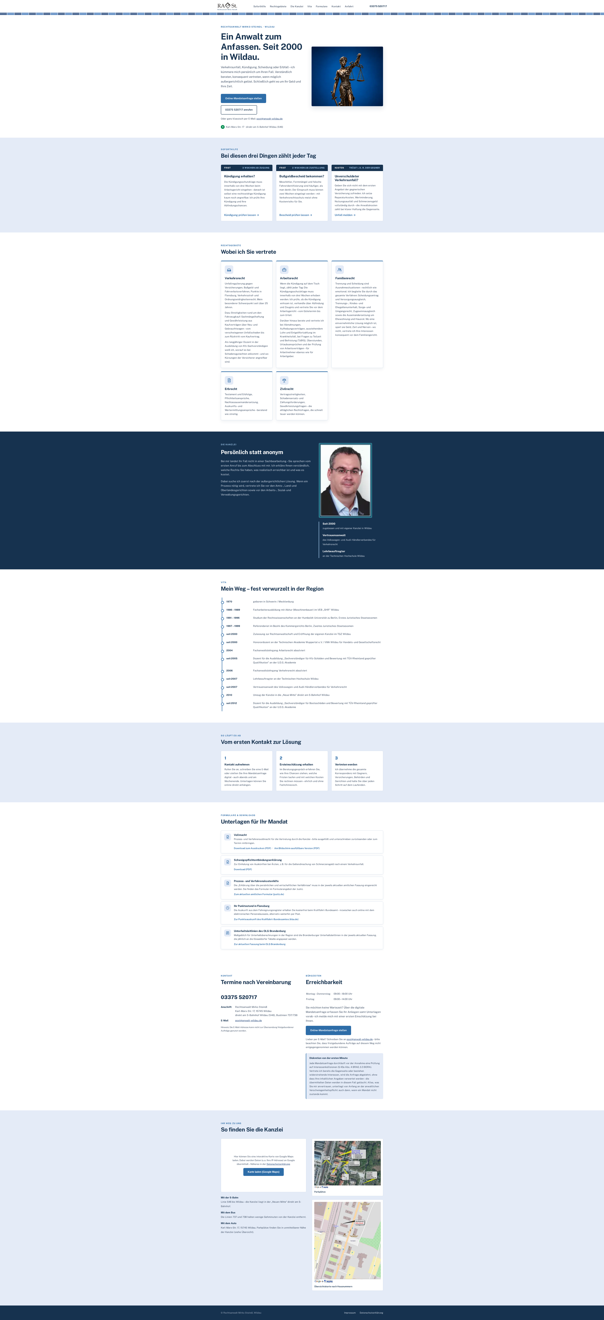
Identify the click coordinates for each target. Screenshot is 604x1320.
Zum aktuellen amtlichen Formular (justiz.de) (259, 894)
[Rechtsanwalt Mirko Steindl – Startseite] (227, 6)
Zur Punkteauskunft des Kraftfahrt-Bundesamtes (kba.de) (266, 919)
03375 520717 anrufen (239, 109)
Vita (309, 6)
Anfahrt (349, 6)
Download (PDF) (243, 869)
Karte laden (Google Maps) (263, 1172)
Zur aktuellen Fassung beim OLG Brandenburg (259, 944)
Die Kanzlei (297, 6)
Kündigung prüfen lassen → (241, 215)
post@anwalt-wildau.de (270, 118)
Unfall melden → (345, 215)
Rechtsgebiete (278, 6)
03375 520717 (378, 6)
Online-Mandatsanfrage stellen (243, 98)
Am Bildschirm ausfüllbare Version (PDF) (297, 848)
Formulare (321, 6)
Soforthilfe (259, 6)
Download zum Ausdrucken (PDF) (252, 848)
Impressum (350, 1312)
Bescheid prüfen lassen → (295, 215)
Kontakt (336, 6)
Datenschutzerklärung (278, 1164)
